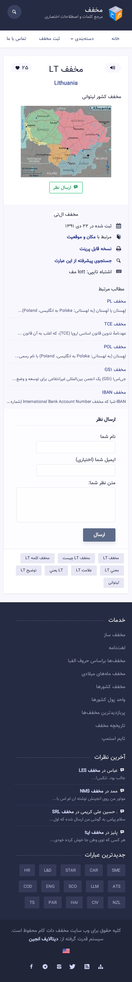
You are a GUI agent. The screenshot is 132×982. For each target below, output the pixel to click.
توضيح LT (29, 571)
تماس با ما (16, 38)
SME (116, 870)
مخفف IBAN (65, 397)
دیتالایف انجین (43, 939)
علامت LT (84, 571)
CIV (95, 903)
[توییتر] (73, 967)
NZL (116, 903)
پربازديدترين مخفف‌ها (103, 713)
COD (28, 887)
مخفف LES (89, 770)
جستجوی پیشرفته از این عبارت (83, 261)
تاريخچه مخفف (110, 726)
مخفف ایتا (94, 832)
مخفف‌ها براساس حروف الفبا (96, 661)
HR (27, 870)
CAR (94, 870)
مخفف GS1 (69, 374)
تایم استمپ (113, 739)
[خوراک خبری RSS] (87, 967)
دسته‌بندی (84, 38)
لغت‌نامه (117, 648)
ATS (116, 887)
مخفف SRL (63, 812)
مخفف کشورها (110, 687)
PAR (53, 903)
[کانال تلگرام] (45, 967)
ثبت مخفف (49, 38)
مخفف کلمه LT (37, 558)
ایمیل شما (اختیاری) (95, 460)
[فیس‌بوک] (31, 967)
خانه (115, 38)
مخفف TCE (72, 329)
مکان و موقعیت (81, 237)
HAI (74, 903)
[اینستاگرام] (59, 967)
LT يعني (56, 571)
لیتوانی (113, 583)
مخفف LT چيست (76, 558)
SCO (73, 887)
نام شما (107, 437)
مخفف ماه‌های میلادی (103, 674)
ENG (50, 887)
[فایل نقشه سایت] (101, 967)
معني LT (112, 571)
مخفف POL (70, 351)
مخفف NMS (91, 791)
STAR (70, 870)
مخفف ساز (114, 635)
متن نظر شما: (101, 483)
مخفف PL (72, 306)
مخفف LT (111, 558)
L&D (47, 870)
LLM (95, 887)
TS (32, 903)
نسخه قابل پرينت (96, 249)
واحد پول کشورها (108, 700)
